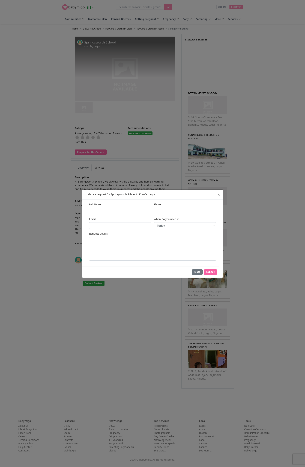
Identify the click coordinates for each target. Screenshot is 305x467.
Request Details (98, 233)
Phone (157, 204)
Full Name (95, 204)
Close (197, 272)
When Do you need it (166, 219)
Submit (210, 272)
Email (92, 219)
